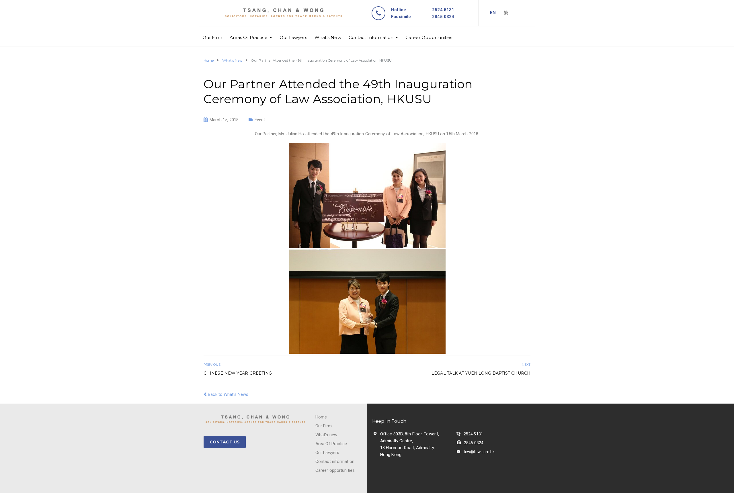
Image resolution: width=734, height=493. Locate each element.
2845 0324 (473, 443)
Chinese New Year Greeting (238, 373)
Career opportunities (335, 470)
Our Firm (212, 37)
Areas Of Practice (249, 37)
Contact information (334, 461)
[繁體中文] (506, 12)
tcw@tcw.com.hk (479, 451)
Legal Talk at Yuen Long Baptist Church (481, 373)
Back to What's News (227, 394)
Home (321, 417)
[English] (493, 12)
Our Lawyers (293, 37)
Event (260, 119)
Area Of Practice (331, 443)
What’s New (328, 37)
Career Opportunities (428, 37)
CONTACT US (225, 442)
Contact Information (371, 37)
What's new (326, 434)
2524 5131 (443, 9)
